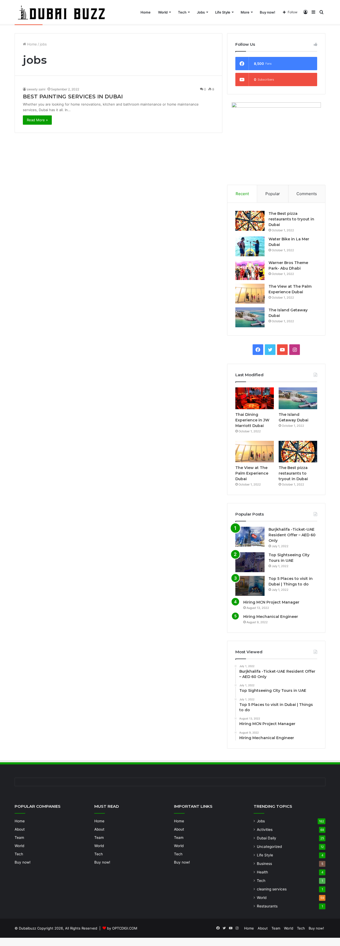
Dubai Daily (266, 838)
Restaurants (267, 906)
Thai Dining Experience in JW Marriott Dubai (252, 420)
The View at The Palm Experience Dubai (251, 473)
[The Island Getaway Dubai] (250, 317)
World (163, 12)
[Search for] (321, 12)
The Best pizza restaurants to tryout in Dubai (291, 219)
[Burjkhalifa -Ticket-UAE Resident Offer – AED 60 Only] (250, 537)
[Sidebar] (313, 12)
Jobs (201, 12)
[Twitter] (270, 349)
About (20, 829)
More (245, 12)
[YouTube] (282, 349)
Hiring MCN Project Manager (271, 602)
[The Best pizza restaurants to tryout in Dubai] (250, 221)
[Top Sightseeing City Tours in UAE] (250, 562)
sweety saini (36, 89)
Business (264, 863)
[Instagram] (294, 349)
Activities (265, 829)
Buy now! (267, 12)
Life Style (222, 12)
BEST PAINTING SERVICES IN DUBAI (73, 96)
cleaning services (272, 889)
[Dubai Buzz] (68, 12)
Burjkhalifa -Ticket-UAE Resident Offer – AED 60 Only (292, 535)
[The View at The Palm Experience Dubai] (250, 294)
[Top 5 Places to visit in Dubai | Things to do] (250, 586)
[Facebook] (258, 349)
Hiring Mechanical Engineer (270, 616)
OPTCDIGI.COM (124, 928)
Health (262, 872)
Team (19, 837)
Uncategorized (269, 846)
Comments (306, 193)
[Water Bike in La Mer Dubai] (250, 246)
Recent (242, 193)
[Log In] (305, 12)
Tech (182, 12)
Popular (272, 193)
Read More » (37, 120)
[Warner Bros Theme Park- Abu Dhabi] (250, 270)
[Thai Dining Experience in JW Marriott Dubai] (254, 398)
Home (146, 12)
